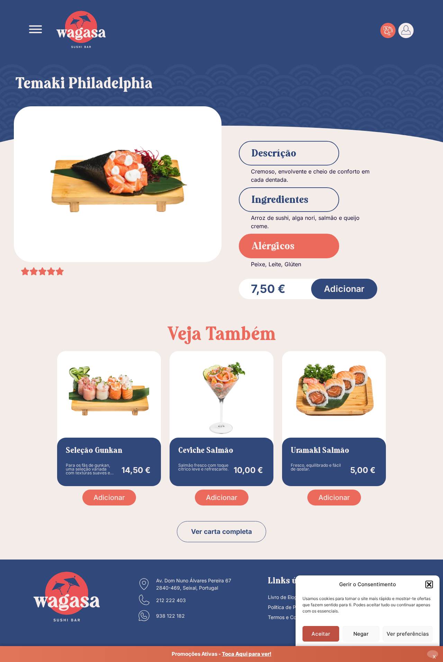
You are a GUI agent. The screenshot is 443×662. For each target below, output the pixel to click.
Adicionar (344, 289)
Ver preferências (408, 633)
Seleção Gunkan (94, 451)
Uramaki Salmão (320, 451)
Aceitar (320, 633)
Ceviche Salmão (205, 451)
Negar (361, 633)
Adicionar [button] (109, 497)
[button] (429, 584)
